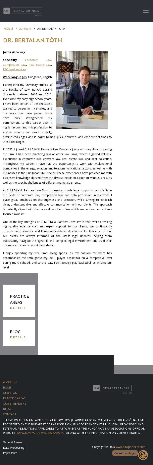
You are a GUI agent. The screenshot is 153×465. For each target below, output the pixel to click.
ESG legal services (14, 69)
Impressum (10, 453)
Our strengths (14, 403)
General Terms (12, 442)
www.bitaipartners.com (130, 447)
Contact (9, 414)
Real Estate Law (40, 65)
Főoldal (8, 28)
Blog (7, 409)
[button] (18, 308)
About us (10, 382)
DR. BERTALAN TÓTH (51, 28)
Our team (25, 28)
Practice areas (14, 398)
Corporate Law (38, 60)
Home (7, 387)
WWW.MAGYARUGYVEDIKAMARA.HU (40, 433)
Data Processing (13, 447)
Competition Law (14, 65)
